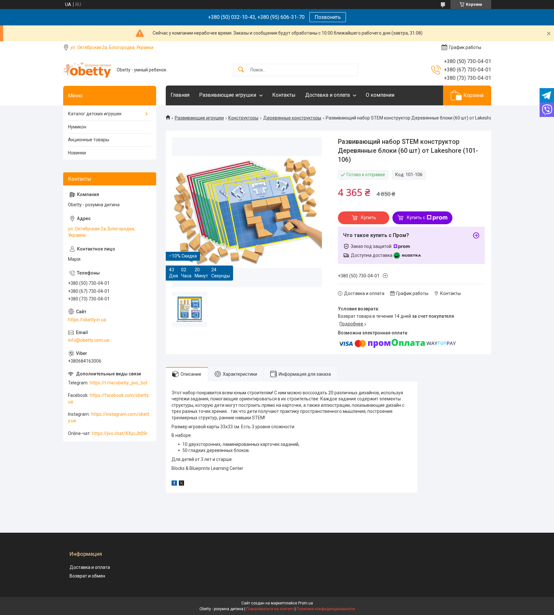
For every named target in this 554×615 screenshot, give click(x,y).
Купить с (416, 217)
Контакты (284, 95)
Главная (180, 95)
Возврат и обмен (87, 575)
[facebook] (174, 484)
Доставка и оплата (327, 95)
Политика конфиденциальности (326, 609)
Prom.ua (305, 603)
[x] (181, 484)
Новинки (77, 152)
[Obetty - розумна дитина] (87, 70)
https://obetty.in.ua (87, 319)
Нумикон (77, 126)
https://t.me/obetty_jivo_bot (118, 382)
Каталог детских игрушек (95, 113)
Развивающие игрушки (227, 95)
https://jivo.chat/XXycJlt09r (119, 433)
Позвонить (328, 17)
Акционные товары (88, 139)
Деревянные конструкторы (292, 117)
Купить (368, 217)
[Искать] (241, 70)
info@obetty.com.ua (88, 340)
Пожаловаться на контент (270, 609)
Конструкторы (243, 117)
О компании (380, 95)
